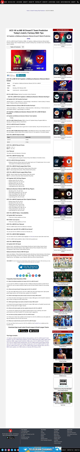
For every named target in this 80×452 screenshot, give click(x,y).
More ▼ (73, 2)
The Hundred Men (24, 438)
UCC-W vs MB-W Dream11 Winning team (18, 342)
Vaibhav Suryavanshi (58, 441)
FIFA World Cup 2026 (25, 437)
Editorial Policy (61, 450)
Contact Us (70, 450)
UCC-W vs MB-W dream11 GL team (14, 345)
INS (9, 450)
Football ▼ (38, 2)
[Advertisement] (40, 6)
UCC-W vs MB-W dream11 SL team (41, 344)
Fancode (32, 236)
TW (20, 275)
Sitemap (68, 435)
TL (30, 275)
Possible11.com (37, 323)
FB (17, 275)
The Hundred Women (25, 431)
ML (36, 275)
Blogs (58, 2)
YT (18, 450)
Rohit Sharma (56, 432)
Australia (42, 432)
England (42, 435)
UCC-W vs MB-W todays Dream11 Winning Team (33, 345)
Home (5, 2)
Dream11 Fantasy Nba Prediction (37, 10)
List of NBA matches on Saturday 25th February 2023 (29, 347)
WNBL (28, 38)
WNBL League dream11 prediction (19, 341)
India (42, 431)
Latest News (52, 2)
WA (27, 275)
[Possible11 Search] (78, 2)
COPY (39, 275)
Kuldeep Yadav (57, 438)
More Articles (70, 331)
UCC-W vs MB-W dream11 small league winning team (21, 344)
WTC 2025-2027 (24, 432)
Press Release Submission (72, 434)
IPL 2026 (23, 435)
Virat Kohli (56, 431)
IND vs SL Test (11, 2)
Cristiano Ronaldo (57, 443)
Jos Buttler (56, 440)
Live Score (19, 2)
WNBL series (30, 341)
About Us (76, 450)
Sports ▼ (44, 2)
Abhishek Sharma (57, 437)
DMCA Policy (69, 431)
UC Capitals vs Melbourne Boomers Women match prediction (20, 338)
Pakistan (42, 437)
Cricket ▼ (31, 2)
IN (15, 450)
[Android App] (10, 438)
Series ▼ (25, 2)
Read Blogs (71, 254)
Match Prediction (65, 2)
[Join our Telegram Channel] (28, 267)
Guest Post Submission (71, 432)
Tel (2, 450)
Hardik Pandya (57, 435)
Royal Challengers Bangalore (46, 440)
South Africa (43, 434)
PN (33, 275)
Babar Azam (56, 434)
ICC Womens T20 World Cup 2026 (27, 434)
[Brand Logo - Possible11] (10, 432)
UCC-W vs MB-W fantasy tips (34, 339)
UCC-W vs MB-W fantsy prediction (19, 339)
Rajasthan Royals (44, 438)
